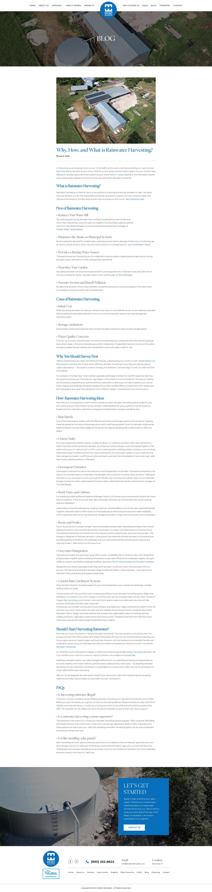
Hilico (135, 724)
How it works (102, 872)
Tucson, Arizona (124, 175)
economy (66, 168)
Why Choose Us (131, 6)
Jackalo (59, 706)
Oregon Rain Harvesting (67, 600)
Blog (153, 6)
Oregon (92, 597)
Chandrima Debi (137, 199)
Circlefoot (63, 371)
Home (33, 6)
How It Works (73, 6)
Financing (165, 6)
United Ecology (125, 562)
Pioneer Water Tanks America (69, 229)
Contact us (134, 827)
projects (89, 6)
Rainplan (91, 459)
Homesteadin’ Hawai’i (141, 245)
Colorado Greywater (145, 562)
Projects (114, 872)
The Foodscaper (125, 275)
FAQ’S (145, 6)
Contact (178, 6)
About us (44, 6)
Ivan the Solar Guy (143, 746)
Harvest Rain (129, 655)
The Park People (63, 485)
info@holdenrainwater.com (133, 864)
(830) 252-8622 (102, 862)
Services (56, 6)
